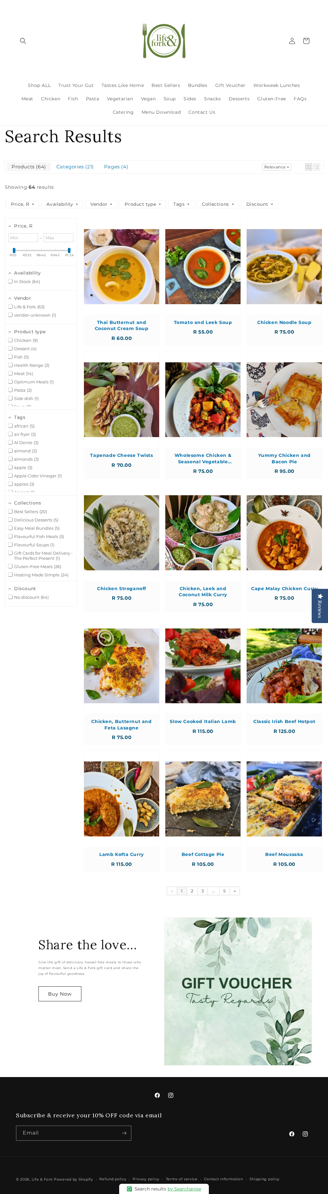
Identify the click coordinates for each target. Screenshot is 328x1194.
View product (121, 273)
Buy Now (60, 994)
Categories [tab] (74, 167)
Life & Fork (42, 1179)
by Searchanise (184, 1189)
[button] (23, 41)
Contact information (223, 1179)
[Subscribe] (124, 1133)
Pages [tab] (115, 167)
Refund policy (112, 1179)
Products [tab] (28, 167)
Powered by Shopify (73, 1179)
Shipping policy (265, 1179)
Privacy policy (146, 1179)
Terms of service (182, 1179)
